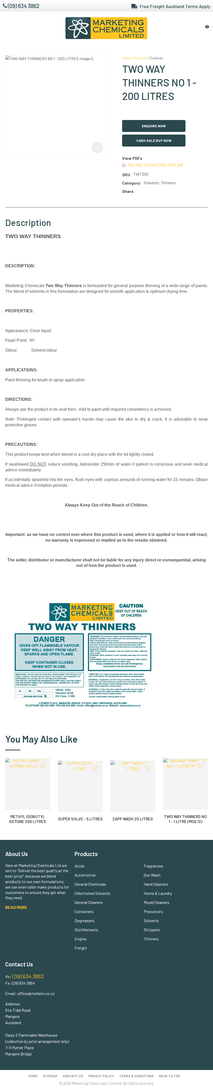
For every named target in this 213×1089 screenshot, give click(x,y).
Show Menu (8, 28)
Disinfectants (86, 929)
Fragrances (153, 865)
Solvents (156, 58)
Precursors (153, 911)
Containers (84, 911)
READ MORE (16, 907)
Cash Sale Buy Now (153, 140)
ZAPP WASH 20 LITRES (132, 818)
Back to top (169, 1076)
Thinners (151, 938)
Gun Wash (152, 874)
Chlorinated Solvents (92, 893)
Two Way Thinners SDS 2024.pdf (154, 164)
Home (126, 58)
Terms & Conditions (136, 1076)
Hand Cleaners (156, 884)
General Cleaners (89, 902)
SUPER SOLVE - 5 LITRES (80, 818)
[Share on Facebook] (138, 191)
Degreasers (84, 920)
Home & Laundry (158, 893)
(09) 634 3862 (23, 5)
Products (140, 58)
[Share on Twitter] (145, 191)
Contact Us (73, 1076)
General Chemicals (90, 884)
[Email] (153, 191)
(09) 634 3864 (23, 982)
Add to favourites (42, 765)
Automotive (85, 874)
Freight (81, 947)
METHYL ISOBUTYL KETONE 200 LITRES (27, 819)
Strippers (152, 929)
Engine (80, 938)
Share (128, 191)
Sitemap (50, 1076)
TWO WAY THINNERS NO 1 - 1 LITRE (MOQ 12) (185, 819)
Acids (79, 865)
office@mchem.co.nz (36, 993)
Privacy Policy (101, 1076)
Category (131, 182)
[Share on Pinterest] (160, 191)
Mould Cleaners (156, 902)
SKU (126, 174)
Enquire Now (154, 126)
